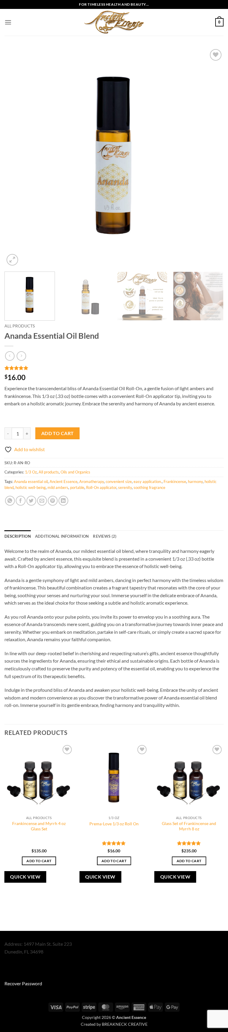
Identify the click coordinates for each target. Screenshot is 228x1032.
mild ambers (58, 487)
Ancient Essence (63, 481)
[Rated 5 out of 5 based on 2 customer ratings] (114, 368)
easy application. (148, 481)
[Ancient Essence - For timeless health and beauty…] (114, 22)
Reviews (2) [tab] (104, 536)
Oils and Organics (75, 472)
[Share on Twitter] (31, 501)
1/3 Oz (31, 472)
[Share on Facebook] (21, 501)
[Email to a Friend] (42, 501)
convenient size (119, 481)
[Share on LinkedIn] (63, 501)
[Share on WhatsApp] (10, 501)
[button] (8, 22)
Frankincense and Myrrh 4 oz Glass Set (39, 826)
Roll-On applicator (101, 487)
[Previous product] (21, 355)
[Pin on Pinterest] (53, 501)
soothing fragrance (149, 487)
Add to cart (57, 433)
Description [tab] (17, 536)
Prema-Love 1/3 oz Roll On (114, 823)
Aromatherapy (91, 481)
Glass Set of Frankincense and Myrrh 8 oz (189, 826)
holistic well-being (30, 487)
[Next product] (9, 355)
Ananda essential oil (31, 481)
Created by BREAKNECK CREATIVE (114, 1024)
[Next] (211, 157)
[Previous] (16, 157)
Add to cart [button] (38, 861)
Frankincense (175, 481)
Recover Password (23, 983)
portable (77, 487)
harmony (195, 481)
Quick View (25, 876)
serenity (125, 487)
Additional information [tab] (62, 536)
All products (19, 326)
